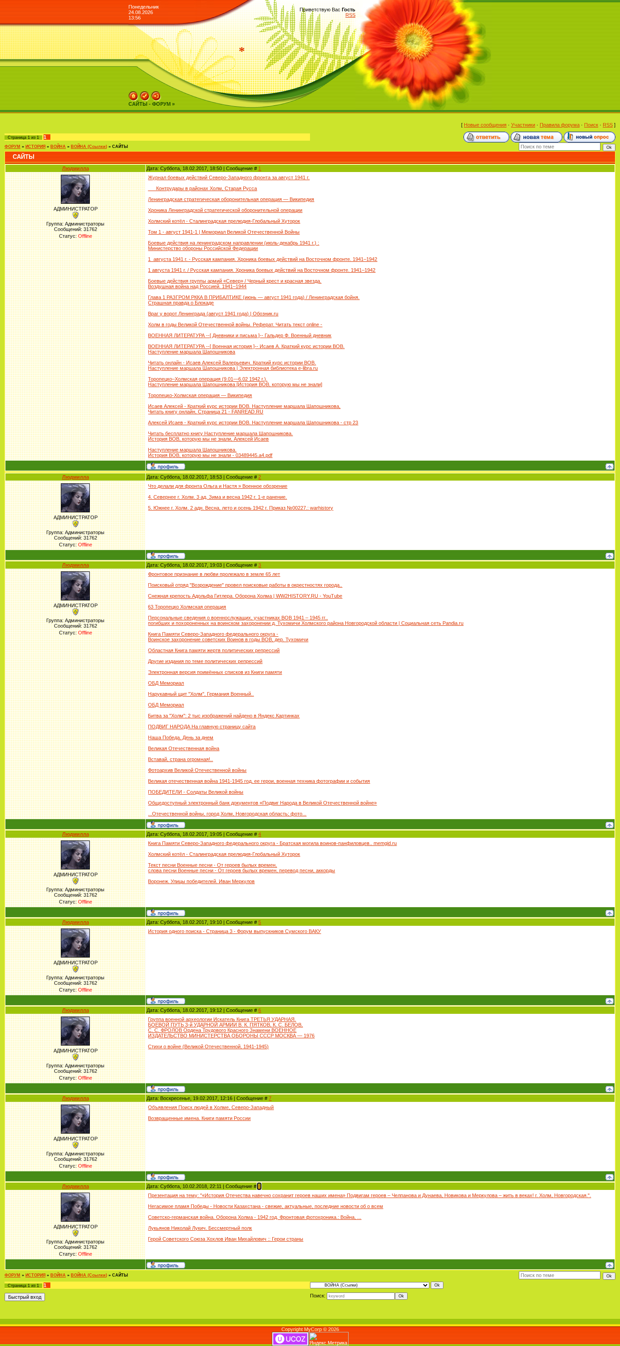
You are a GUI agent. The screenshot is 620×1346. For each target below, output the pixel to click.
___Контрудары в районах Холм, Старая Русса (202, 188)
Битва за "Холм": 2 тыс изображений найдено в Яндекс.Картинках (224, 715)
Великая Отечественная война (183, 748)
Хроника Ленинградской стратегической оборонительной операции (225, 210)
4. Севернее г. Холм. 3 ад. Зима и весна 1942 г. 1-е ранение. (217, 497)
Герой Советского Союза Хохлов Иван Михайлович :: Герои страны (225, 1239)
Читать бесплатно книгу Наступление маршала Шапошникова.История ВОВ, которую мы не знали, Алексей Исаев (220, 436)
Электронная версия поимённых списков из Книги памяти (215, 672)
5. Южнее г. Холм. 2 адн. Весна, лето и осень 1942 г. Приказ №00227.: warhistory (240, 508)
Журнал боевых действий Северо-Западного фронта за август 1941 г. (229, 177)
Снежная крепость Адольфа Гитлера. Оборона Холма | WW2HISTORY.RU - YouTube (245, 596)
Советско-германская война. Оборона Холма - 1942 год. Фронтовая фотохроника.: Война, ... (254, 1217)
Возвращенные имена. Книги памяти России (199, 1118)
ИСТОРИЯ (35, 146)
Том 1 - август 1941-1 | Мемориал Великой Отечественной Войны (224, 232)
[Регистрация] (145, 94)
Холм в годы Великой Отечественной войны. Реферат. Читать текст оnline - (235, 324)
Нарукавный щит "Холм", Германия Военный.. (201, 694)
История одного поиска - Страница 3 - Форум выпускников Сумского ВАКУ (234, 931)
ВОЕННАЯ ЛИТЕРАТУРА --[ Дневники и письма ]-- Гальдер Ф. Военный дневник (239, 335)
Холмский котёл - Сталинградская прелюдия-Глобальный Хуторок (224, 221)
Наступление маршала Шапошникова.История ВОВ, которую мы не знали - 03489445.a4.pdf (210, 452)
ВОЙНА (58, 146)
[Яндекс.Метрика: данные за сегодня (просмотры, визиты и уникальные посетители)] (329, 1339)
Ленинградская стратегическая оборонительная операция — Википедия (231, 199)
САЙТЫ (120, 146)
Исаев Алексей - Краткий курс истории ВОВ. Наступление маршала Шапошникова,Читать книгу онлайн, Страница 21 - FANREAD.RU (244, 408)
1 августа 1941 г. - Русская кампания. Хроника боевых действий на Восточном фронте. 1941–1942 (262, 259)
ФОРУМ (12, 146)
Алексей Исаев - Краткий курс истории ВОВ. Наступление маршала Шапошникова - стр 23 (253, 422)
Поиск (591, 125)
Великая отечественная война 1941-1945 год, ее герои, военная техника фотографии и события (259, 781)
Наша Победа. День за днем (180, 737)
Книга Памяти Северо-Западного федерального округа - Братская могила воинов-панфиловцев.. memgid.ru (272, 843)
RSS (350, 15)
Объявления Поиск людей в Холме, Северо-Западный (211, 1107)
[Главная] (133, 94)
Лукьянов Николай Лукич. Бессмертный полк (200, 1228)
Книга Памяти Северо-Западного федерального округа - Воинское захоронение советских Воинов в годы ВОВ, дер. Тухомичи (228, 636)
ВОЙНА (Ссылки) (89, 146)
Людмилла (75, 168)
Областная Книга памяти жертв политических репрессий (214, 650)
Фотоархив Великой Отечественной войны (197, 770)
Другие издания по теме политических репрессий (205, 661)
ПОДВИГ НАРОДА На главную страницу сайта (202, 726)
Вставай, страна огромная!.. (180, 759)
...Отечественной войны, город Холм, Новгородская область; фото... (227, 813)
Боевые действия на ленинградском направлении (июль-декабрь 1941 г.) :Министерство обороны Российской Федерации (233, 245)
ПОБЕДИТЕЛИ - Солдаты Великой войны (195, 792)
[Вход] (156, 94)
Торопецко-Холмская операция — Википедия (200, 395)
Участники (523, 125)
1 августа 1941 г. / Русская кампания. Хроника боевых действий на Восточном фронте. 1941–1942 (261, 270)
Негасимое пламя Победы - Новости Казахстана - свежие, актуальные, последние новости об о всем (265, 1206)
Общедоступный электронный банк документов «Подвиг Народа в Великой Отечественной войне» (262, 803)
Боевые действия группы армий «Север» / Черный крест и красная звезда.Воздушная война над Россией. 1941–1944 (234, 283)
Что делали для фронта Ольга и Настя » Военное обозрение (217, 486)
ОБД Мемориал (166, 683)
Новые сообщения (485, 125)
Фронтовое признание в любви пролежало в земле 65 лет (214, 574)
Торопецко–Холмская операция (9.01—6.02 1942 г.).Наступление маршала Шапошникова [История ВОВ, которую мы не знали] (235, 381)
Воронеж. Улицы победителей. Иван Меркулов (201, 881)
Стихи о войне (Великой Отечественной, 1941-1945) (208, 1046)
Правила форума (560, 125)
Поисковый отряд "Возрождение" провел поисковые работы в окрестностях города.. (245, 585)
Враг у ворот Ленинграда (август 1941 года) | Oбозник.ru (213, 313)
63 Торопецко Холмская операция (187, 606)
